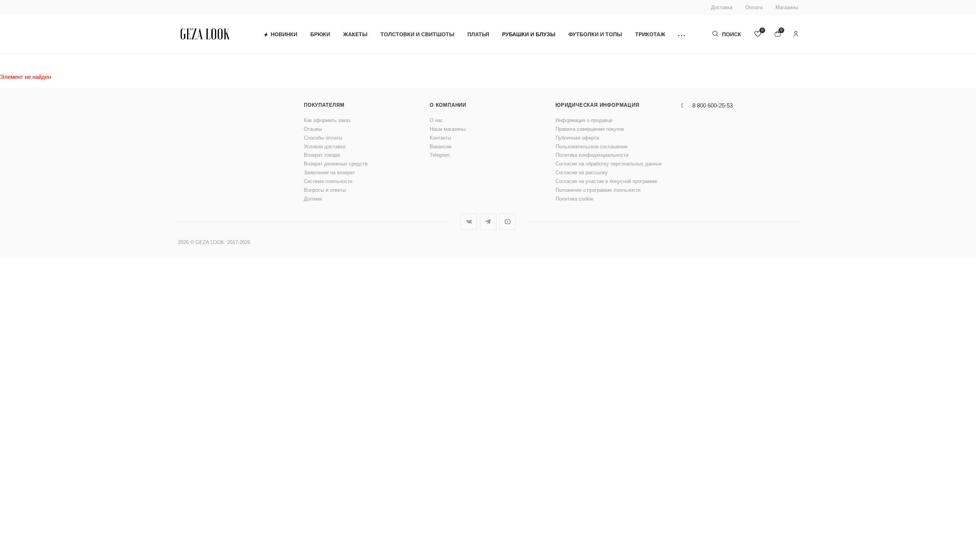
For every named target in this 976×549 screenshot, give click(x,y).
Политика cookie (574, 199)
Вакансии (440, 146)
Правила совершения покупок (589, 129)
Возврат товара (322, 155)
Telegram (440, 155)
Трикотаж (650, 34)
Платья (478, 34)
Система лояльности (328, 181)
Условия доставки (324, 146)
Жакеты (355, 34)
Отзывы (313, 129)
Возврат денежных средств (336, 164)
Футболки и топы (595, 34)
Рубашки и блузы (528, 34)
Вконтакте (469, 222)
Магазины (786, 7)
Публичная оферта (577, 138)
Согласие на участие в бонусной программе (606, 181)
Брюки (320, 34)
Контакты (440, 138)
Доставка (721, 7)
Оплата (753, 7)
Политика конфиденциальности (591, 155)
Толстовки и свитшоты (417, 34)
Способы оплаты (323, 138)
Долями (313, 199)
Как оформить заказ (327, 120)
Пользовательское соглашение (591, 146)
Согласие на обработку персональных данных (608, 164)
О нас (436, 120)
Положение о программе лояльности (597, 190)
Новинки (284, 34)
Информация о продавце (584, 120)
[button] (681, 34)
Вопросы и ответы (325, 190)
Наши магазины (448, 129)
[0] (757, 34)
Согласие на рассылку (581, 172)
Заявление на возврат (329, 172)
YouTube (507, 222)
